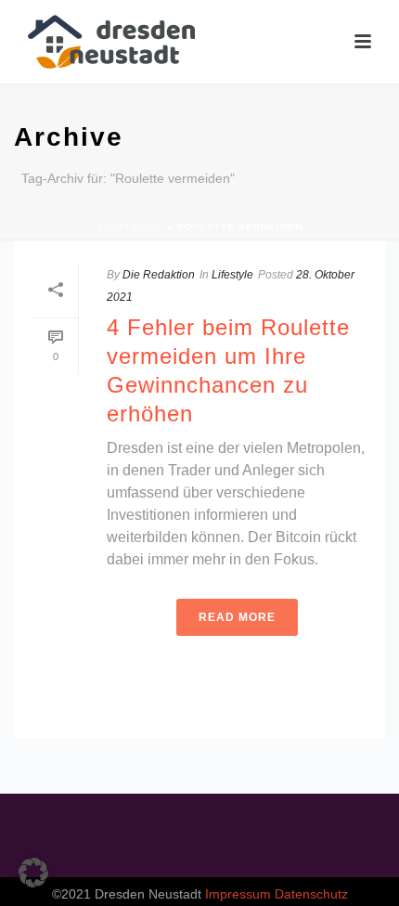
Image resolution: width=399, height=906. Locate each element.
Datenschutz (311, 894)
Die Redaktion (158, 274)
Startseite (130, 227)
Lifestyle (232, 274)
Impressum (238, 894)
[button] (33, 872)
